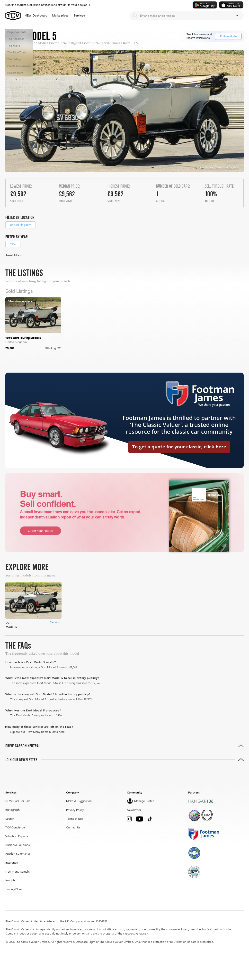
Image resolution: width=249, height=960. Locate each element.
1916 (13, 244)
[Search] (135, 15)
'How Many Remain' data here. (45, 732)
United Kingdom (20, 224)
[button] (60, 15)
